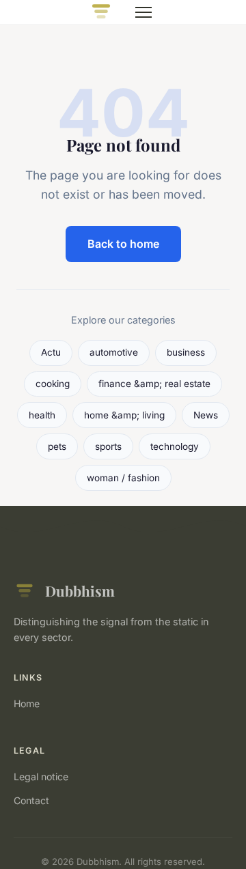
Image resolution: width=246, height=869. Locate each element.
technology (174, 446)
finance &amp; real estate (154, 383)
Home (27, 703)
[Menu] (143, 12)
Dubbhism (80, 590)
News (205, 415)
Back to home (123, 244)
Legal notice (41, 776)
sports (108, 446)
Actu (51, 352)
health (42, 415)
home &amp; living (124, 415)
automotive (114, 352)
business (186, 352)
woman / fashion (123, 477)
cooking (53, 383)
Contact (31, 800)
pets (57, 446)
